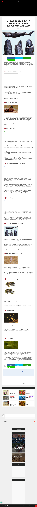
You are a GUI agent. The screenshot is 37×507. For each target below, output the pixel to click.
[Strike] (9, 418)
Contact (34, 505)
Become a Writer (23, 505)
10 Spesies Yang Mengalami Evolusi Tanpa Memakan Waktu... (13, 398)
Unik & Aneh (32, 396)
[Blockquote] (13, 418)
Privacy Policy (31, 505)
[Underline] (8, 418)
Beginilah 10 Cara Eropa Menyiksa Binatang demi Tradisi (14, 404)
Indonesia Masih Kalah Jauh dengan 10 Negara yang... (18, 439)
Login (34, 412)
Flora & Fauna (12, 396)
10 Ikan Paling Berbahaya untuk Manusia (18, 448)
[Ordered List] (11, 418)
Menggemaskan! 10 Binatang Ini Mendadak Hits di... (13, 393)
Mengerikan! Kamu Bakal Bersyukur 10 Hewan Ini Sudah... (29, 398)
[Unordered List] (12, 418)
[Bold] (6, 418)
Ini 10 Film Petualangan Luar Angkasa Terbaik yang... (18, 457)
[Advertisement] (18, 9)
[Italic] (7, 418)
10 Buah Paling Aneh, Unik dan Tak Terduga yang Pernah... (29, 393)
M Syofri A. (21, 28)
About (19, 505)
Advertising (26, 505)
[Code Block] (14, 418)
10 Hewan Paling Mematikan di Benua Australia (29, 404)
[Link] (16, 418)
